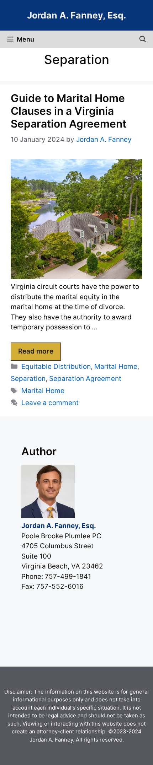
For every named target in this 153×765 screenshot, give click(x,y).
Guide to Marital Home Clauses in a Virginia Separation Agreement (68, 111)
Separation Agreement (85, 379)
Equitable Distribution (56, 366)
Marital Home (115, 366)
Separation (28, 379)
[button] (142, 39)
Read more (35, 351)
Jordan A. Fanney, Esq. (76, 15)
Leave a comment (50, 403)
